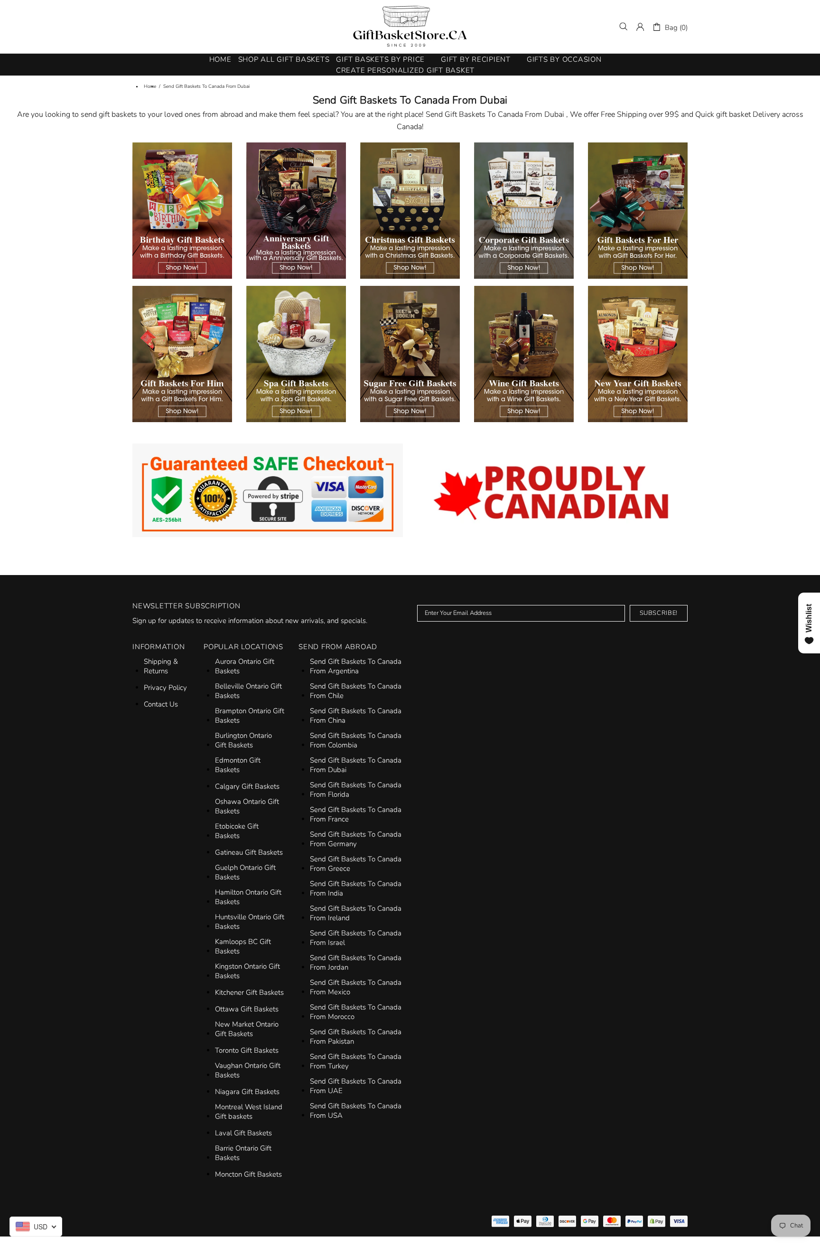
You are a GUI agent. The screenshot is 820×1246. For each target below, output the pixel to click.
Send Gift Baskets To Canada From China (355, 715)
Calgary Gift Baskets (247, 786)
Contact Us (161, 704)
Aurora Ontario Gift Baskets (244, 666)
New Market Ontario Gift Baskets (247, 1028)
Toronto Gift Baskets (247, 1050)
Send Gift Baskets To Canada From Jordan (355, 962)
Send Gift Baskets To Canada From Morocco (355, 1011)
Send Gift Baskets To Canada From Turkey (355, 1061)
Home (150, 86)
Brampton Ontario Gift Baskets (249, 715)
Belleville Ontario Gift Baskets (248, 690)
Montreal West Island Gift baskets (248, 1111)
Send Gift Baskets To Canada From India (355, 888)
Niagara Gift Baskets (247, 1091)
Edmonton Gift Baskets (238, 764)
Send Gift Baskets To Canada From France (355, 814)
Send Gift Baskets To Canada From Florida (355, 789)
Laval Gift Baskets (243, 1133)
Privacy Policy (165, 687)
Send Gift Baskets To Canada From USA (355, 1110)
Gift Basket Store (410, 26)
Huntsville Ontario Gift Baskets (249, 921)
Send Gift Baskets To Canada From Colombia (355, 740)
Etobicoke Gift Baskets (237, 830)
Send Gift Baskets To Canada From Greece (355, 863)
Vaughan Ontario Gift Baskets (247, 1070)
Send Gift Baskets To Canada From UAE (355, 1085)
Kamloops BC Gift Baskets (243, 946)
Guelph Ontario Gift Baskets (245, 872)
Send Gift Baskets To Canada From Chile (355, 690)
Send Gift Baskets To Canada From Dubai (355, 764)
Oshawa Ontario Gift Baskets (247, 806)
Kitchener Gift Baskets (249, 992)
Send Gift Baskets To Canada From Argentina (355, 666)
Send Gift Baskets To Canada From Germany (355, 839)
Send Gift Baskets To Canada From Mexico (355, 987)
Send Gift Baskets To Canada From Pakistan (355, 1036)
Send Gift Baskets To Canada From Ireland (355, 913)
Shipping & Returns (161, 666)
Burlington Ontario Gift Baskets (243, 740)
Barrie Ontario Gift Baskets (243, 1152)
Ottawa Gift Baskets (247, 1009)
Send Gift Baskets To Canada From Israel (355, 937)
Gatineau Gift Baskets (249, 852)
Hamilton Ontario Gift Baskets (248, 896)
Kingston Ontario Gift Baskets (247, 971)
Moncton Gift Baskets (248, 1174)
